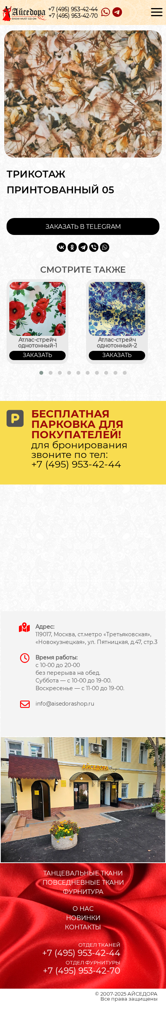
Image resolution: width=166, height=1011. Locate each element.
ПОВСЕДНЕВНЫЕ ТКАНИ (83, 882)
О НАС (83, 908)
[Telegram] (83, 247)
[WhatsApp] (104, 247)
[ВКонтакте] (61, 247)
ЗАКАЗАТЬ (37, 355)
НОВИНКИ (83, 918)
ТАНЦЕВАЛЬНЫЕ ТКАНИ (83, 873)
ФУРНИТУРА (83, 891)
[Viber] (93, 247)
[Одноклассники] (72, 247)
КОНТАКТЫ (83, 927)
